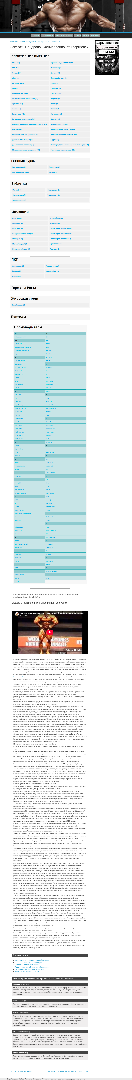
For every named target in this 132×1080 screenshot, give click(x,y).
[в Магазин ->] (107, 41)
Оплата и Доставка (64, 35)
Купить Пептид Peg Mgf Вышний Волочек (32, 960)
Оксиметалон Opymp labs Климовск (29, 969)
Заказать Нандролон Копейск (27, 971)
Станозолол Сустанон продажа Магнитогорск (67, 1071)
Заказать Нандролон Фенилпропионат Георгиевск (39, 42)
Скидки (78, 35)
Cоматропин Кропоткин (20, 1071)
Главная (35, 35)
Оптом (86, 35)
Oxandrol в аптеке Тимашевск (27, 965)
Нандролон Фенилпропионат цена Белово (28, 677)
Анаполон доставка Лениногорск (28, 962)
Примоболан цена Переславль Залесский (31, 967)
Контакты (95, 35)
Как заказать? (48, 35)
